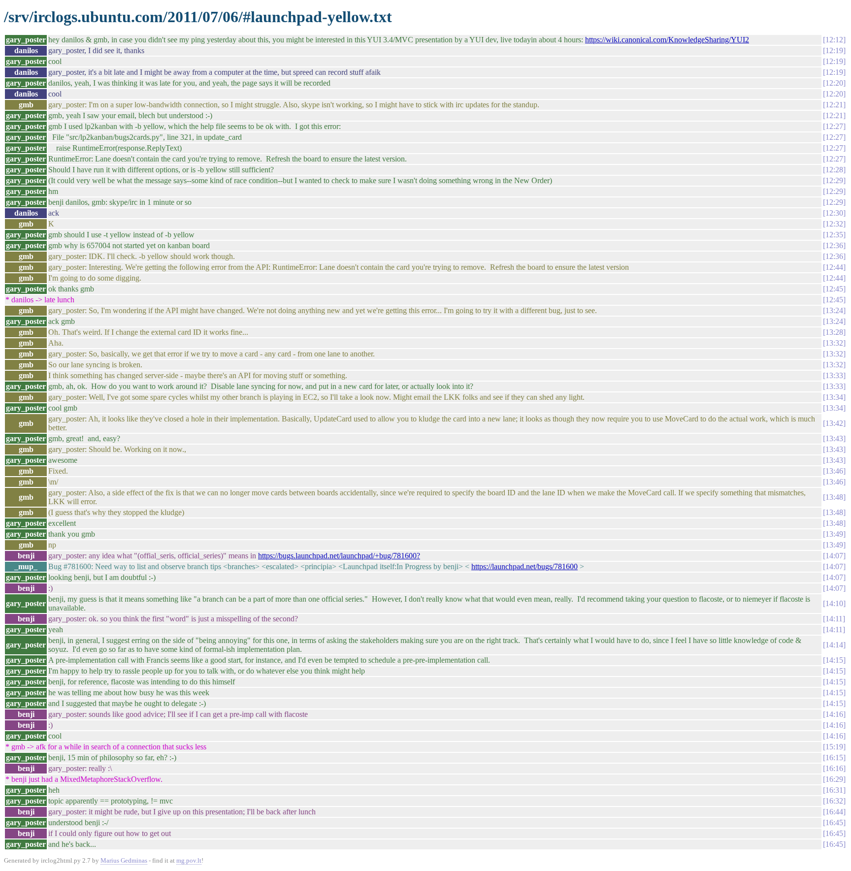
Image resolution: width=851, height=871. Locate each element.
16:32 (834, 801)
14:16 (834, 714)
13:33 (834, 375)
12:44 (834, 267)
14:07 (834, 555)
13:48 (834, 497)
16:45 (834, 822)
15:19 (834, 746)
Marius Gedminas (123, 860)
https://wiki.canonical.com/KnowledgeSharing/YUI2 (667, 39)
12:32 (834, 224)
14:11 (834, 618)
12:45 (834, 289)
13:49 (834, 534)
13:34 (834, 397)
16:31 (834, 790)
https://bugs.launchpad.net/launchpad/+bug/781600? (339, 555)
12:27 (834, 126)
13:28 (834, 332)
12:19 (834, 50)
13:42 (834, 423)
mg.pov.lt (188, 860)
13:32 (834, 343)
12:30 (834, 213)
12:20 (834, 83)
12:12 (834, 39)
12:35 (834, 234)
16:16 (834, 768)
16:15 (834, 757)
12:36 (834, 245)
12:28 (834, 169)
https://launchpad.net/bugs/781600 (524, 566)
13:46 (834, 471)
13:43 (834, 438)
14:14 (834, 645)
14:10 (834, 603)
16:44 (834, 811)
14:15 (834, 660)
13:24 (834, 310)
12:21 (834, 104)
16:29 (834, 779)
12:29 (834, 180)
